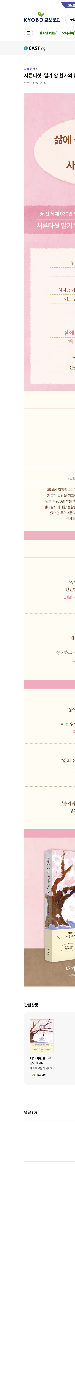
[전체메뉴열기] (28, 33)
